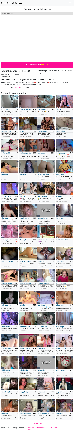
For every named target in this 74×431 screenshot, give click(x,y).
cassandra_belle (43, 218)
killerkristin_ (24, 370)
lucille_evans (6, 240)
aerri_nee (4, 413)
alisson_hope (60, 305)
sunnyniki (41, 370)
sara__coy (59, 109)
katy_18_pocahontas (25, 109)
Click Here (4, 87)
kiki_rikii (22, 305)
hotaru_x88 (5, 153)
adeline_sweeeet (25, 283)
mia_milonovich (43, 109)
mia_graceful (6, 348)
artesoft (59, 196)
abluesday (5, 175)
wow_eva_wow (25, 261)
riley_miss (4, 218)
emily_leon (60, 175)
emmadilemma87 (25, 413)
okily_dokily (24, 392)
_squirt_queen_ (43, 283)
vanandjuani (5, 109)
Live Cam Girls (37, 424)
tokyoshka (41, 392)
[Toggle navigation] (70, 3)
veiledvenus (60, 370)
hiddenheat (5, 370)
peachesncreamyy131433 (7, 261)
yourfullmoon (61, 283)
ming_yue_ (42, 348)
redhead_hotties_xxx (25, 153)
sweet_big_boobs (43, 175)
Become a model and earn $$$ (36, 428)
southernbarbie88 (62, 240)
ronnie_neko (6, 196)
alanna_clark (42, 196)
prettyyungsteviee (43, 413)
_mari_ (22, 131)
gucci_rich (60, 261)
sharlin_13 (23, 240)
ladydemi (23, 175)
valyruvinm (60, 392)
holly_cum (60, 218)
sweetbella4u (61, 131)
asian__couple (61, 348)
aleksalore (60, 413)
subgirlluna (42, 261)
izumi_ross (41, 305)
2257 (29, 430)
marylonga (60, 327)
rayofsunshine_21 (25, 348)
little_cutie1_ (60, 153)
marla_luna (5, 327)
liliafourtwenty (6, 283)
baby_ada (41, 153)
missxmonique (43, 240)
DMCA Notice (53, 428)
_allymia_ (23, 196)
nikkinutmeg (6, 131)
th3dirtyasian (42, 327)
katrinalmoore (25, 327)
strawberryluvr (6, 392)
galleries (17, 87)
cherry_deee (42, 131)
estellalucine (24, 218)
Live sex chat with (37, 65)
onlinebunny (6, 305)
